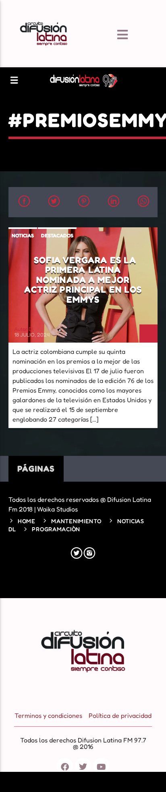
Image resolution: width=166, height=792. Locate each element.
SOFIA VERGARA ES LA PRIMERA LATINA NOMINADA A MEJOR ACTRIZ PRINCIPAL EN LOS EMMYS (83, 279)
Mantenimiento (76, 521)
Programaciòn (56, 529)
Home (26, 521)
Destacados (57, 235)
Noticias (23, 235)
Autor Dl (24, 329)
